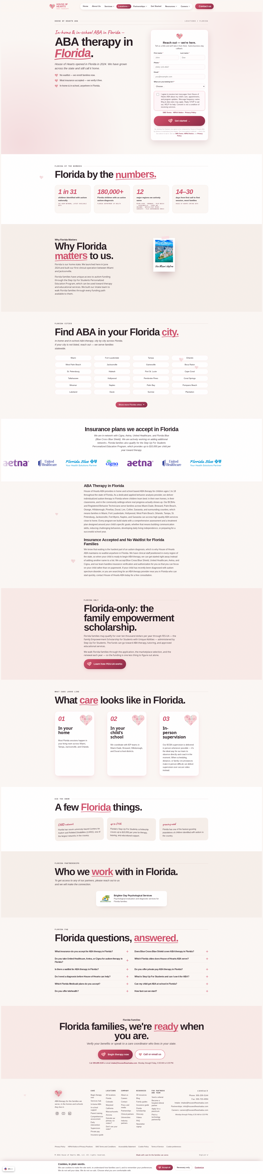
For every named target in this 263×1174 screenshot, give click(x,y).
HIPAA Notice (178, 112)
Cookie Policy (143, 1147)
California (109, 1108)
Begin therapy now (118, 1054)
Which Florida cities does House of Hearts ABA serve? (162, 959)
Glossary (139, 1114)
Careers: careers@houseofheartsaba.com (190, 1110)
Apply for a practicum (156, 1110)
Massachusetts (112, 1112)
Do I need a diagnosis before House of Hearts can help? (82, 976)
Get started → (182, 120)
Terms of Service (157, 1147)
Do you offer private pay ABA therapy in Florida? (159, 969)
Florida (108, 1098)
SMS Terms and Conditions (105, 1147)
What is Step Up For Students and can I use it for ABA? (162, 976)
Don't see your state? (111, 1128)
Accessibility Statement (127, 1147)
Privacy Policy (190, 112)
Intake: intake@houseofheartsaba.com (191, 1103)
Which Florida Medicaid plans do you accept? (77, 984)
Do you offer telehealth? (67, 991)
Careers (184, 6)
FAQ (138, 1121)
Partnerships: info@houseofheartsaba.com (189, 1106)
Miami (73, 358)
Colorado (109, 1102)
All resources (141, 1095)
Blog (138, 1098)
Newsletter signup (140, 1125)
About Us (96, 6)
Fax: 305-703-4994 (199, 1099)
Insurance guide (97, 1135)
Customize (199, 1167)
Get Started (156, 6)
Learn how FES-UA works (108, 664)
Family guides (141, 1102)
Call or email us (152, 1054)
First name (158, 53)
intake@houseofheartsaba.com (124, 1063)
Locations (123, 6)
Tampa (151, 358)
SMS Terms (167, 112)
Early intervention (95, 1123)
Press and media (125, 1106)
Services (108, 6)
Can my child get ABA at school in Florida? (156, 984)
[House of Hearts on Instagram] (57, 1113)
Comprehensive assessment (97, 1118)
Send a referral (157, 1097)
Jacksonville (112, 364)
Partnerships (139, 6)
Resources (170, 6)
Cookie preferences (173, 1147)
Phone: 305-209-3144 (198, 1095)
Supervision (95, 1128)
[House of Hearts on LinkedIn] (69, 1113)
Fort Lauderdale (112, 358)
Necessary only (183, 1167)
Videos (139, 1117)
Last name (185, 53)
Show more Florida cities (130, 405)
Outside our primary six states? (110, 1120)
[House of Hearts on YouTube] (63, 1113)
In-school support (94, 1109)
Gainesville (151, 364)
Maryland (109, 1105)
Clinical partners (127, 1114)
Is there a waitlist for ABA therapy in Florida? (77, 969)
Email (156, 72)
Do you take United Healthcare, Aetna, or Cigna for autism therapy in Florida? (89, 960)
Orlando (189, 358)
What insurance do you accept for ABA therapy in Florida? (84, 951)
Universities (125, 1117)
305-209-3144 (98, 1063)
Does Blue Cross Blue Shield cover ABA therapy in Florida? (164, 951)
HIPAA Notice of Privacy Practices (80, 1147)
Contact (124, 1102)
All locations (111, 1095)
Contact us (205, 6)
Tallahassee (73, 378)
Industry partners (124, 1122)
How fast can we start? (146, 991)
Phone (157, 63)
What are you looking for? (164, 82)
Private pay (95, 1132)
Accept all (166, 1167)
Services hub (96, 1101)
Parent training (96, 1113)
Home (85, 6)
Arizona (109, 1115)
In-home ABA (96, 1104)
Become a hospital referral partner (158, 1103)
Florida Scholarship (141, 1109)
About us (124, 1095)
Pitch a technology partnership (156, 1117)
